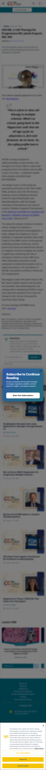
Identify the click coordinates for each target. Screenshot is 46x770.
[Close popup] (41, 371)
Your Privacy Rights (23, 753)
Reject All (22, 759)
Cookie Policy (39, 748)
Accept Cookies (23, 766)
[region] (23, 746)
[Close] (43, 725)
